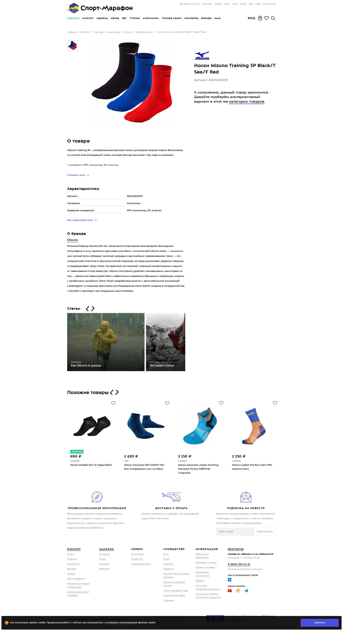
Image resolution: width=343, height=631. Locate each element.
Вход (251, 18)
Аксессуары (114, 32)
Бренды (206, 18)
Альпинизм (151, 18)
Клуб (235, 4)
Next (188, 343)
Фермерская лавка (174, 596)
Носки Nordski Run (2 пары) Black (91, 465)
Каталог (88, 18)
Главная (72, 32)
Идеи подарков (76, 579)
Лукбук (71, 574)
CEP (126, 461)
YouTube (168, 564)
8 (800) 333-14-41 (239, 564)
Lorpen (182, 461)
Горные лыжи (172, 18)
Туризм (135, 18)
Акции (70, 554)
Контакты (207, 4)
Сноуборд (191, 18)
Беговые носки (144, 32)
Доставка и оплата (190, 4)
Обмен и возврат (205, 567)
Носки (128, 32)
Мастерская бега (140, 564)
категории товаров (246, 101)
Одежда (102, 18)
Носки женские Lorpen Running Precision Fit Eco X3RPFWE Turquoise (198, 469)
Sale (217, 18)
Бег (124, 18)
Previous (64, 343)
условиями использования (122, 623)
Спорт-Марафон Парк (175, 591)
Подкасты (168, 569)
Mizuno (72, 240)
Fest (251, 4)
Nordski (75, 461)
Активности (73, 564)
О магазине (269, 4)
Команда (104, 564)
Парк (258, 4)
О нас (102, 559)
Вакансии (104, 569)
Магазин (106, 549)
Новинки (73, 18)
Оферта (200, 581)
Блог (227, 4)
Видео (243, 4)
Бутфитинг (137, 559)
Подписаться (265, 531)
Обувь (115, 18)
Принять (319, 622)
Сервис (218, 4)
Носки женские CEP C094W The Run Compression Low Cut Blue (144, 467)
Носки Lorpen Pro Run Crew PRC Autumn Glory (252, 467)
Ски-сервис (137, 554)
